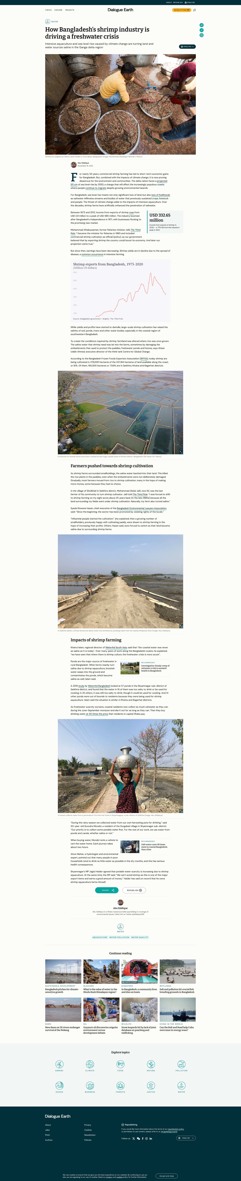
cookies (119, 1177)
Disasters (127, 986)
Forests (120, 1092)
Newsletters (180, 10)
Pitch (47, 1135)
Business (90, 1092)
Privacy (87, 1125)
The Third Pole (140, 494)
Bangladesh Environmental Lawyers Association (141, 508)
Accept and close (167, 1176)
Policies (87, 1140)
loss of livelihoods (161, 194)
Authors (48, 1140)
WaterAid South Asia (116, 647)
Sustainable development (60, 986)
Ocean (59, 1092)
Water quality (139, 937)
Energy (59, 1070)
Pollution (182, 1070)
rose (131, 212)
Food (120, 1070)
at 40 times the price (96, 713)
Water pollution (119, 937)
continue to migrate (95, 188)
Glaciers (88, 986)
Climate (90, 1070)
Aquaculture (100, 937)
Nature (151, 1070)
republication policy (176, 1129)
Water (181, 1092)
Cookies (88, 1130)
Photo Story (131, 982)
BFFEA (144, 358)
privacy (109, 1177)
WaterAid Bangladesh (99, 685)
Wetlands (165, 986)
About (169, 2)
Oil (85, 1024)
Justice (151, 1092)
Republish (178, 2)
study (81, 685)
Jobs (47, 1130)
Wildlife (127, 1024)
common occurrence (92, 254)
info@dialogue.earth (169, 1131)
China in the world (171, 1024)
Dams (48, 1024)
